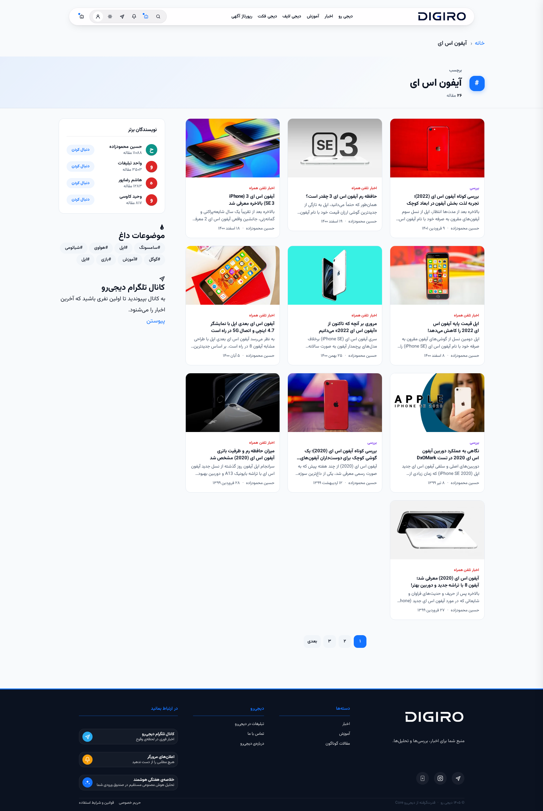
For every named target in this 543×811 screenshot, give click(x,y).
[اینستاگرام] (440, 778)
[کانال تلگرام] (122, 16)
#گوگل (154, 259)
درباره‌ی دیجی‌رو (252, 744)
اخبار (329, 16)
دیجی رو (346, 16)
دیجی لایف (291, 16)
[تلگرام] (458, 778)
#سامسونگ (149, 247)
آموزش (313, 16)
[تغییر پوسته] (110, 16)
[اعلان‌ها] (134, 16)
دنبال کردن (80, 150)
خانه (480, 43)
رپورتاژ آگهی (241, 16)
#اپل (123, 247)
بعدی (312, 641)
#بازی (106, 259)
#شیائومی (73, 247)
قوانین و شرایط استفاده (96, 803)
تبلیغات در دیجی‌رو (249, 724)
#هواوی (101, 247)
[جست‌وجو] (158, 16)
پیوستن (155, 321)
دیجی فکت (267, 16)
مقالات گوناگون (338, 744)
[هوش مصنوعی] (146, 16)
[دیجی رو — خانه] (441, 16)
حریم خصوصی (130, 803)
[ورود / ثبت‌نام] (98, 16)
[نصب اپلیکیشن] (422, 778)
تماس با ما (256, 734)
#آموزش (130, 259)
